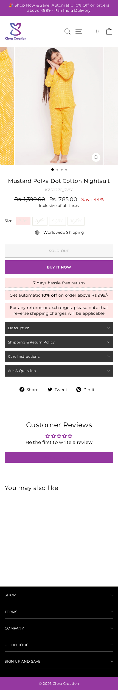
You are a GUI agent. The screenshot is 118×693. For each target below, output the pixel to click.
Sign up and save (23, 661)
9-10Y (57, 220)
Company (14, 628)
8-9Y (39, 220)
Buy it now (59, 267)
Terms (11, 612)
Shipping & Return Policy (31, 342)
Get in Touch (18, 645)
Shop (10, 595)
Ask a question (22, 370)
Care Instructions (24, 356)
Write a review (58, 457)
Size (8, 220)
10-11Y (76, 220)
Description (19, 328)
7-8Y (23, 220)
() (97, 31)
